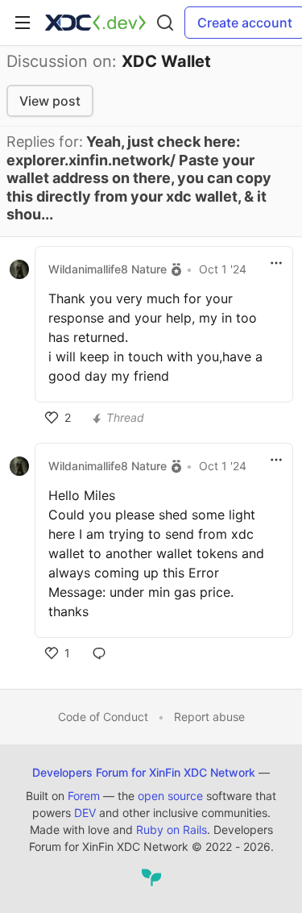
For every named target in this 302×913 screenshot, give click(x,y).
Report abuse (209, 716)
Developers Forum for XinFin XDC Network (143, 772)
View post (50, 101)
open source (170, 796)
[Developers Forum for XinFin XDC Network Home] (95, 22)
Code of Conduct (103, 716)
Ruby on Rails (171, 829)
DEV (85, 812)
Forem (84, 796)
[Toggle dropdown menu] (276, 263)
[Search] (165, 22)
